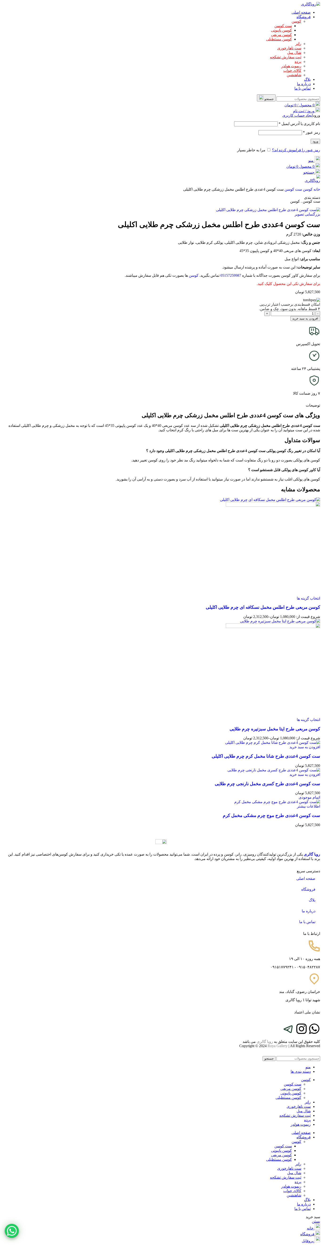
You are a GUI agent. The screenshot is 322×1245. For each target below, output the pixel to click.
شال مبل (294, 53)
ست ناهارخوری (289, 48)
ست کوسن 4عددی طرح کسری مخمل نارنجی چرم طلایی (267, 783)
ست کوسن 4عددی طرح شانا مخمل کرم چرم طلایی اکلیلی (266, 756)
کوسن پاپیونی (281, 30)
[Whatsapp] (314, 1029)
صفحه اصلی (305, 879)
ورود (315, 141)
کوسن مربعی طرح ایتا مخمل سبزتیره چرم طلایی (275, 728)
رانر (298, 44)
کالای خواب (292, 70)
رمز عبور (311, 132)
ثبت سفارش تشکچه (285, 57)
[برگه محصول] (273, 505)
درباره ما (308, 911)
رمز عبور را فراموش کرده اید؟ (296, 150)
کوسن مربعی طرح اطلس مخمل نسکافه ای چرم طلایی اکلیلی (263, 607)
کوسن (296, 21)
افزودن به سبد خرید (305, 318)
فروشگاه (308, 889)
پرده (298, 62)
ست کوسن (283, 26)
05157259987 (230, 275)
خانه (316, 189)
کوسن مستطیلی (279, 39)
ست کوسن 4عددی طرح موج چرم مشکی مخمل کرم (271, 815)
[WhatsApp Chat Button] (12, 1231)
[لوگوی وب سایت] (310, 4)
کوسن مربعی (281, 35)
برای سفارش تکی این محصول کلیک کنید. (288, 284)
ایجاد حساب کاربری (297, 115)
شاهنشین (294, 75)
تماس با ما (307, 922)
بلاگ (312, 900)
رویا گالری (312, 854)
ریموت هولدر (291, 66)
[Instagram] (301, 1029)
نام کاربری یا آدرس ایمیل (299, 124)
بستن (316, 1221)
